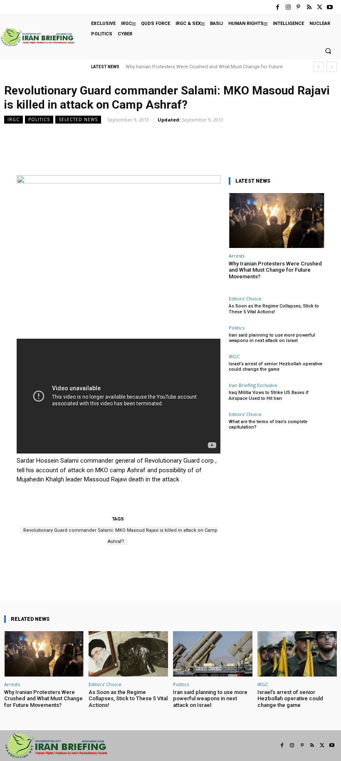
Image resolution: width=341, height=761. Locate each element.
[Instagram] (288, 7)
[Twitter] (319, 7)
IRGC (13, 119)
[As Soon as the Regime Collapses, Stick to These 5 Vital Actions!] (128, 654)
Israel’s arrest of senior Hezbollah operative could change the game (275, 366)
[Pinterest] (298, 7)
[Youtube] (330, 7)
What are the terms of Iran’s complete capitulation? (268, 424)
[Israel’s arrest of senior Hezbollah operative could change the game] (297, 654)
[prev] (318, 67)
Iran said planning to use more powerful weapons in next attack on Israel (272, 337)
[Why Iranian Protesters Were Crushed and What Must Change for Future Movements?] (276, 220)
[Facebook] (277, 7)
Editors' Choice (245, 298)
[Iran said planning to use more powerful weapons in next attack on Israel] (212, 654)
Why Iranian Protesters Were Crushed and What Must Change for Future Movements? (275, 270)
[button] (328, 51)
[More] (194, 577)
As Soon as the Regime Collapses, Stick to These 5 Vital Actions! (274, 308)
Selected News (78, 119)
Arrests (237, 255)
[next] (331, 67)
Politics (39, 119)
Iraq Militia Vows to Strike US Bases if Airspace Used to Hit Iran (269, 395)
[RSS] (309, 7)
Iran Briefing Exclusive (253, 385)
